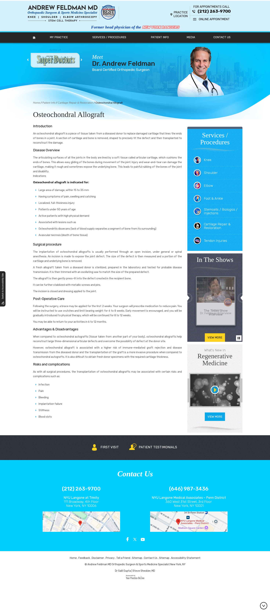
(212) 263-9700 (214, 11)
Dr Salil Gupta (123, 570)
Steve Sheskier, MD (144, 570)
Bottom (264, 605)
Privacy (110, 558)
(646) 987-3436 (188, 489)
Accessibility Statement (185, 558)
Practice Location (181, 14)
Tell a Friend (123, 558)
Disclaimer (98, 558)
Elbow (208, 186)
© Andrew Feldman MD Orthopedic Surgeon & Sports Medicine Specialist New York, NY (135, 564)
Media (191, 37)
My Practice (59, 37)
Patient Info (160, 37)
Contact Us (222, 37)
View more (215, 337)
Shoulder (211, 173)
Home (34, 37)
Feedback (84, 558)
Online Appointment (214, 19)
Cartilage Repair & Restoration (75, 102)
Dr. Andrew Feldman (123, 60)
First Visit (109, 447)
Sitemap (137, 558)
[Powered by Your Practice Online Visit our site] (135, 578)
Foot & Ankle (213, 198)
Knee (207, 160)
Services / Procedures (109, 37)
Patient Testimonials (158, 447)
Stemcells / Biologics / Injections (220, 211)
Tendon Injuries (215, 241)
